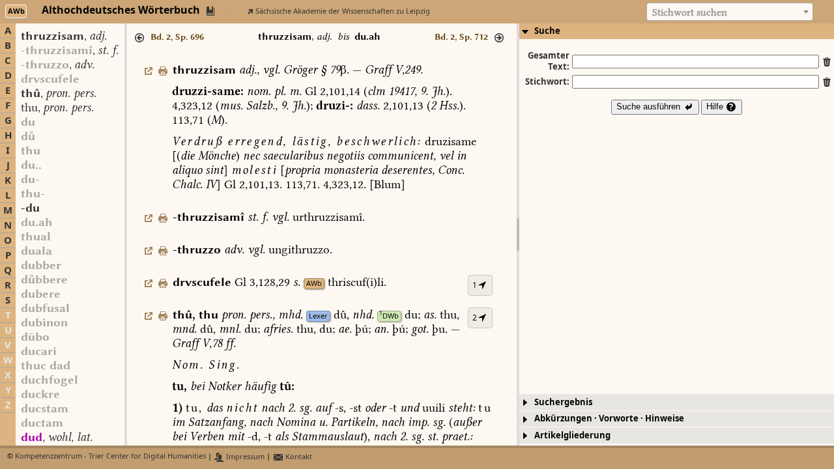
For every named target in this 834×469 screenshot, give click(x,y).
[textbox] (729, 12)
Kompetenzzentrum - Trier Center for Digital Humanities (110, 457)
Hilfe (716, 106)
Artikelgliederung (572, 435)
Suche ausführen (649, 106)
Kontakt (297, 457)
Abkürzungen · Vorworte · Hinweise (609, 418)
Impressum (244, 457)
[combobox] (729, 12)
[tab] (676, 31)
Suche (547, 31)
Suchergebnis (563, 402)
